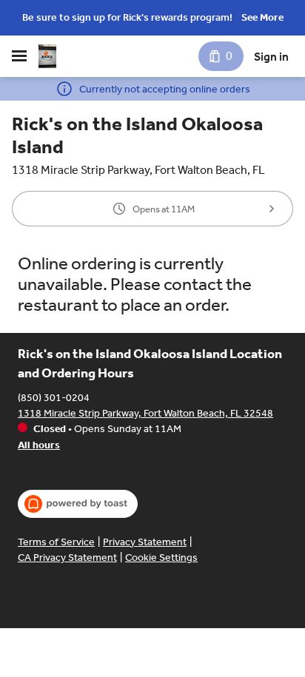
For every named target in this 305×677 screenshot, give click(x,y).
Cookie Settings (161, 557)
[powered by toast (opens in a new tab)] (77, 504)
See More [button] (262, 17)
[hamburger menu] (19, 56)
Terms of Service (56, 542)
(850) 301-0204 (54, 397)
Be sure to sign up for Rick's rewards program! (127, 17)
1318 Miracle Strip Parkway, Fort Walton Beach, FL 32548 (145, 413)
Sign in (271, 57)
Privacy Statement (145, 542)
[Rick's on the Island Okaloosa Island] (47, 56)
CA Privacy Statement (67, 557)
